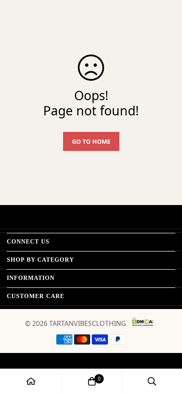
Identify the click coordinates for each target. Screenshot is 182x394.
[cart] (92, 381)
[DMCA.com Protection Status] (142, 321)
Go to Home (91, 141)
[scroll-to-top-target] (166, 349)
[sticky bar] (31, 381)
